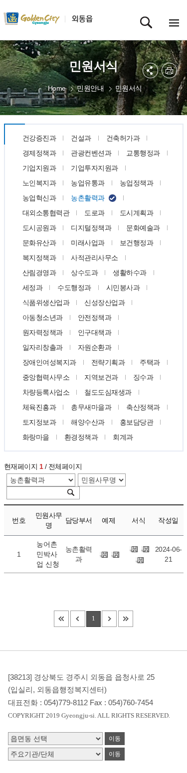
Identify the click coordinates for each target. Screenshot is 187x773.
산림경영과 (39, 273)
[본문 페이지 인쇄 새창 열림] (169, 70)
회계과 (123, 437)
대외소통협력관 (46, 213)
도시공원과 (39, 228)
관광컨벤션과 (91, 153)
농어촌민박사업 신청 (47, 554)
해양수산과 (88, 422)
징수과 (143, 377)
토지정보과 (39, 422)
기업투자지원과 (94, 168)
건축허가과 (123, 138)
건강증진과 (39, 138)
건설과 (81, 138)
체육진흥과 (39, 407)
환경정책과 (81, 437)
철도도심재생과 (108, 392)
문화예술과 (143, 228)
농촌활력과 (88, 198)
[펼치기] (150, 70)
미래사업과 (88, 243)
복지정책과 (39, 258)
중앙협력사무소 (46, 377)
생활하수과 (130, 273)
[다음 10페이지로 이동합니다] (109, 619)
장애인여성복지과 (49, 362)
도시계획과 (137, 213)
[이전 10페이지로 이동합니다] (77, 619)
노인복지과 (39, 183)
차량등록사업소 (46, 392)
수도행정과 (74, 288)
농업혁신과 (39, 198)
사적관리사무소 (94, 258)
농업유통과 (88, 183)
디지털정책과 (91, 228)
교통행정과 (143, 153)
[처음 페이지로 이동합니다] (61, 619)
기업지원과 (39, 168)
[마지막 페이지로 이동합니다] (125, 619)
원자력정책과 (42, 332)
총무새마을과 (91, 407)
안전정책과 (95, 317)
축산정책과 (143, 407)
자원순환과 (95, 347)
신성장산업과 (104, 303)
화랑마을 (35, 437)
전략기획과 (108, 362)
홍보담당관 (137, 422)
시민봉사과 (123, 288)
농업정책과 (137, 183)
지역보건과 (101, 377)
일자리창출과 (42, 347)
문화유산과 (39, 243)
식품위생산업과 (46, 303)
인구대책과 (95, 332)
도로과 (94, 213)
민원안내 (90, 88)
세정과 (32, 288)
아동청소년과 (42, 317)
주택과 (150, 362)
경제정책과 (39, 153)
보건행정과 (137, 243)
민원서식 (128, 88)
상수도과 (84, 273)
